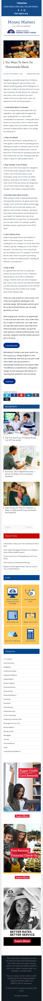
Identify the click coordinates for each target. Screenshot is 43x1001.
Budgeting (7, 667)
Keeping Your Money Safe (13, 719)
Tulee (5, 747)
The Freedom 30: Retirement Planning (16, 562)
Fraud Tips (7, 699)
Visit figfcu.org (21, 13)
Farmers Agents (9, 683)
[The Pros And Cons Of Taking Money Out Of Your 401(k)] (21, 424)
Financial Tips (8, 691)
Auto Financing (9, 663)
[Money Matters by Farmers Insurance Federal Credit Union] (21, 30)
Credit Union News (10, 671)
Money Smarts (9, 731)
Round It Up (11, 355)
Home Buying (8, 707)
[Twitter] (21, 10)
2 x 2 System (8, 659)
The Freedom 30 (9, 743)
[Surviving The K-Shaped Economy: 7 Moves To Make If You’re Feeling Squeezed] (21, 458)
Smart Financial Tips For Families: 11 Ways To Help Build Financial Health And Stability (20, 510)
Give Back (7, 703)
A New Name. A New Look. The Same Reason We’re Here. (22, 6)
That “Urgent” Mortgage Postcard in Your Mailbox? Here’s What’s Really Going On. (21, 551)
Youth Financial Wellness (12, 751)
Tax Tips (6, 739)
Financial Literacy (9, 687)
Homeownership (9, 711)
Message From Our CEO (12, 723)
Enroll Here (9, 381)
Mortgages (7, 735)
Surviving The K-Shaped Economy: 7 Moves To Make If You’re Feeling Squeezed (20, 474)
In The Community (10, 715)
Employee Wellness (10, 675)
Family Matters (9, 679)
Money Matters (9, 727)
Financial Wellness (33, 74)
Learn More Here (12, 345)
